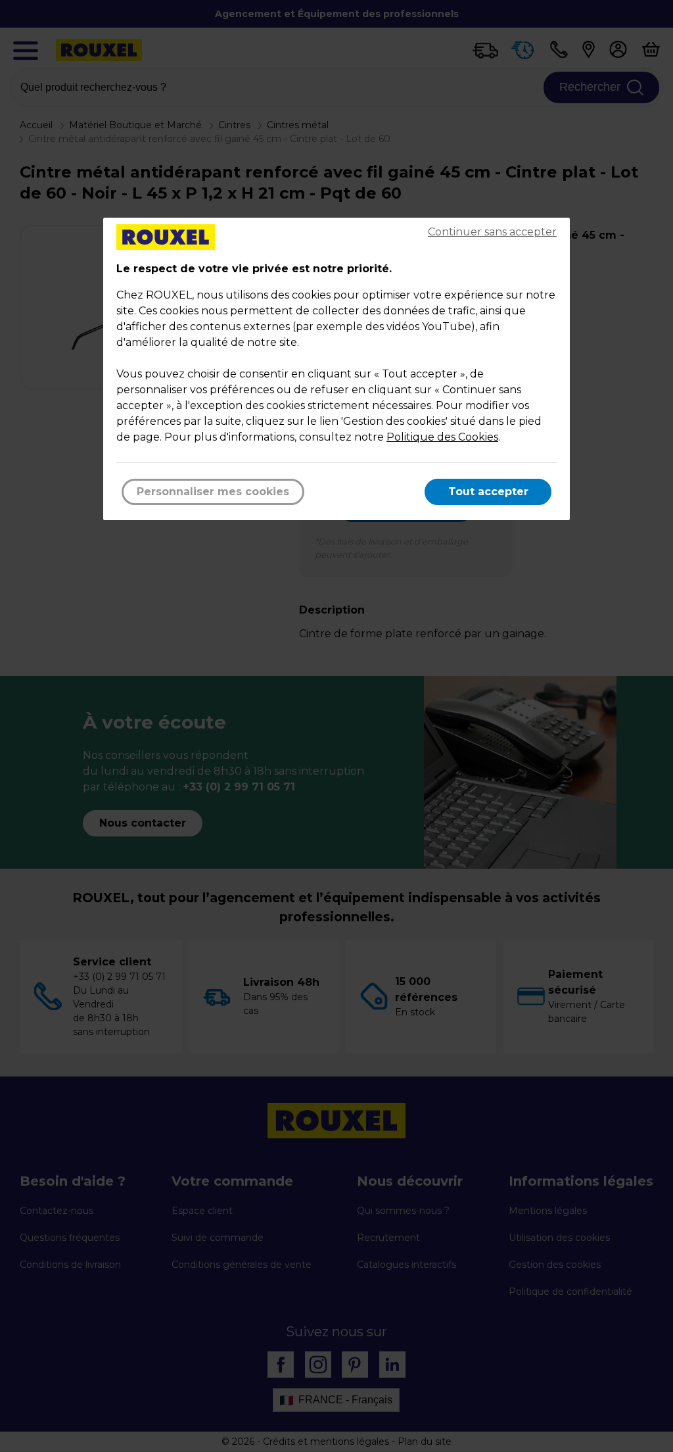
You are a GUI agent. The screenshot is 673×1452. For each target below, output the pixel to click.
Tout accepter (488, 491)
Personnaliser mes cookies (213, 491)
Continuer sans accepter (492, 232)
